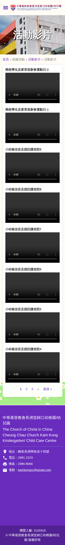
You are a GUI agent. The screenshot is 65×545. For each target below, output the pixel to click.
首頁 (6, 59)
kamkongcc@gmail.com (34, 470)
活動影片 (34, 59)
